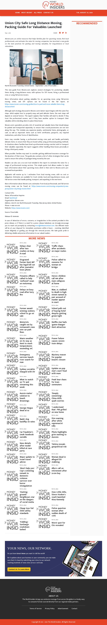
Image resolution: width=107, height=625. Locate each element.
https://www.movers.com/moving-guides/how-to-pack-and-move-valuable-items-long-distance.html (35, 105)
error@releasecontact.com (44, 225)
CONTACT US (48, 12)
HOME (17, 12)
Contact (74, 608)
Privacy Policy (49, 608)
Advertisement (63, 608)
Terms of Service (36, 608)
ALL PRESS (38, 12)
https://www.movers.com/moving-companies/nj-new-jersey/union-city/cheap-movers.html (37, 187)
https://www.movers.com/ (20, 208)
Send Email (13, 198)
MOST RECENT (26, 12)
